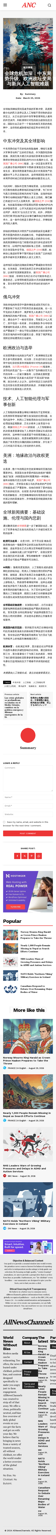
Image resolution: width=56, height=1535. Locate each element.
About (27, 1343)
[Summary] (28, 735)
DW (39, 1479)
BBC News (13, 1176)
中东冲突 (17, 682)
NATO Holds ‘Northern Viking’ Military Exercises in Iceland (37, 975)
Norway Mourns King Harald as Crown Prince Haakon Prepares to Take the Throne (36, 934)
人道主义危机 (10, 686)
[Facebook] (17, 856)
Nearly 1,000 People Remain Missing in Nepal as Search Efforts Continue (35, 948)
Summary (30, 94)
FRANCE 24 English (17, 1068)
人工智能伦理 (39, 682)
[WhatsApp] (39, 856)
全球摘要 (21, 525)
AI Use (27, 1352)
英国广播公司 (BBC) (13, 163)
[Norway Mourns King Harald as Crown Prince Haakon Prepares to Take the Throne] (10, 935)
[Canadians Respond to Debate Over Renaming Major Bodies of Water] (10, 989)
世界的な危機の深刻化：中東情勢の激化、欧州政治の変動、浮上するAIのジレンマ (40, 701)
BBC (40, 1450)
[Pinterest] (31, 856)
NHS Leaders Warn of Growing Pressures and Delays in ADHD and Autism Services (37, 961)
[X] (24, 856)
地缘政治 (32, 686)
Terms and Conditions (29, 1385)
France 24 (43, 1378)
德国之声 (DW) (42, 201)
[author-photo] (5, 1068)
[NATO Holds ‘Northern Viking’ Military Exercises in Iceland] (10, 975)
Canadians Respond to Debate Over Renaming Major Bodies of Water (36, 989)
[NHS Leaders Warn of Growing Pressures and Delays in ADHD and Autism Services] (10, 962)
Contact (28, 1362)
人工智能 (27, 682)
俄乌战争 (22, 686)
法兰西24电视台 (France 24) (27, 366)
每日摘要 (28, 67)
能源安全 (43, 686)
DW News (12, 1228)
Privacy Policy (27, 1373)
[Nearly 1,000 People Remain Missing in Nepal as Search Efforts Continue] (10, 948)
